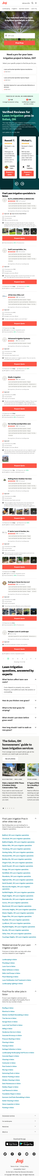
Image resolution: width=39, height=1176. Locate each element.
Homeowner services (8, 1116)
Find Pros (19, 43)
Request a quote (9, 173)
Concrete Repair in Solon (10, 1056)
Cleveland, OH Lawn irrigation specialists (16, 839)
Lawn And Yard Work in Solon (12, 1025)
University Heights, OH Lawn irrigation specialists (19, 910)
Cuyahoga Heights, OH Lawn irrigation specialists (19, 937)
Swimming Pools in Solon (11, 1073)
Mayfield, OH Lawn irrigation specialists (15, 920)
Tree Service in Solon (9, 1018)
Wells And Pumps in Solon (11, 973)
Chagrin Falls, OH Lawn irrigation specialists (17, 863)
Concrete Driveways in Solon (12, 1035)
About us (5, 1132)
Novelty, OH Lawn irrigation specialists (15, 930)
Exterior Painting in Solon (11, 1077)
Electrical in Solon (8, 1011)
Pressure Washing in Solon (11, 1039)
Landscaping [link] (6, 8)
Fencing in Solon (7, 1046)
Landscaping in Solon (9, 960)
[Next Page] (35, 658)
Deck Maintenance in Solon (11, 1084)
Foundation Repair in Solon (11, 1094)
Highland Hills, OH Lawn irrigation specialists (17, 880)
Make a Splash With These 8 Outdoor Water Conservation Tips (13, 785)
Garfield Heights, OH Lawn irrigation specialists (18, 892)
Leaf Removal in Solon (10, 1090)
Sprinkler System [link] (24, 8)
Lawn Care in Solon (8, 966)
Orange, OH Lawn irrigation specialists (15, 869)
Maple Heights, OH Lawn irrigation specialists (17, 896)
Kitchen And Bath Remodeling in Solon (15, 1015)
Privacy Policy (24, 1166)
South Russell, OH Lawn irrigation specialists (17, 866)
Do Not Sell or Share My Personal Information (19, 1172)
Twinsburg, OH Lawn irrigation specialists (16, 849)
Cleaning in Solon (8, 1059)
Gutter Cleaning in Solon (10, 1101)
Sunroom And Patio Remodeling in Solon (16, 1097)
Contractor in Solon (9, 1063)
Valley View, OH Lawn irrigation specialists (16, 934)
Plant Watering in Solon (10, 977)
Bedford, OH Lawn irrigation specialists (15, 835)
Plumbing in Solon (8, 963)
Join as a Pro (26, 3)
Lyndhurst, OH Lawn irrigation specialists (16, 923)
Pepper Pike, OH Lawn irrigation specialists (17, 916)
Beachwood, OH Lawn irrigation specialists (16, 906)
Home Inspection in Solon (11, 1104)
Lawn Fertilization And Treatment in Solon (16, 980)
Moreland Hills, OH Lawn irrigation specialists (18, 856)
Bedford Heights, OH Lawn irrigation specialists (18, 842)
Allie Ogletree (7, 779)
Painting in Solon (8, 1108)
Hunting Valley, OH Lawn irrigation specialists (18, 852)
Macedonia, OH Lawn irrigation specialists (16, 876)
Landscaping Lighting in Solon (12, 984)
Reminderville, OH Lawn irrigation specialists (17, 899)
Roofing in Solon (7, 1008)
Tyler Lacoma (32, 779)
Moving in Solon (7, 1070)
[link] (6, 167)
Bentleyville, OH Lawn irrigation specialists (17, 859)
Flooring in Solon (8, 1042)
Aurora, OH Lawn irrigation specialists (15, 903)
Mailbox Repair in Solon (10, 1087)
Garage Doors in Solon (10, 1022)
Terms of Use (14, 1166)
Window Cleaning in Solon (11, 1080)
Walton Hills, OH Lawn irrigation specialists (17, 845)
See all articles (10, 759)
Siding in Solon (7, 1029)
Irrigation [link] (14, 8)
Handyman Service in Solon (11, 1032)
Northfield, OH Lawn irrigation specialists (16, 873)
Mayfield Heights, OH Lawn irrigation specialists (18, 927)
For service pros (7, 1121)
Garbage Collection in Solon (11, 1049)
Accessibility (19, 1169)
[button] (5, 231)
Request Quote (19, 238)
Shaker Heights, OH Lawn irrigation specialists (18, 913)
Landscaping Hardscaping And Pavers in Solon (18, 1053)
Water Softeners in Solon (10, 970)
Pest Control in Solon (9, 1066)
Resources (5, 1127)
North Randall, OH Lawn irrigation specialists (17, 883)
